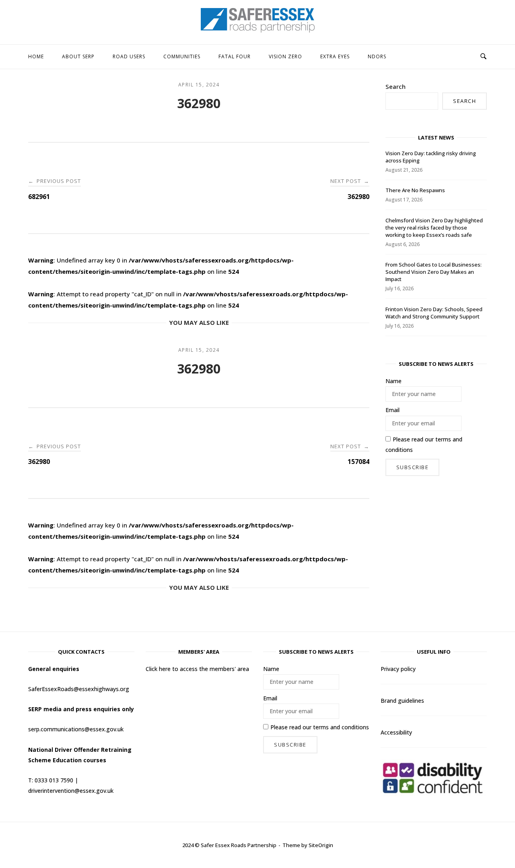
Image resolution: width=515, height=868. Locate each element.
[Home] (258, 30)
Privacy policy (398, 669)
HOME (36, 56)
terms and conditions (341, 727)
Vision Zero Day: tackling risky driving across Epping (430, 157)
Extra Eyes (335, 56)
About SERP (78, 56)
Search (395, 86)
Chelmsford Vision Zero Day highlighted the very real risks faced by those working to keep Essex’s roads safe (434, 227)
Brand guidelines (402, 700)
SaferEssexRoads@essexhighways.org (78, 689)
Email (392, 410)
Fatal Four (234, 56)
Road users (129, 56)
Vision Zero (285, 56)
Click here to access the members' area (197, 669)
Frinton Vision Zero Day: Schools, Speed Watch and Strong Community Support (433, 313)
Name (393, 381)
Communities (181, 56)
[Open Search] (483, 56)
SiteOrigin (321, 845)
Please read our (423, 444)
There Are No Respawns (415, 190)
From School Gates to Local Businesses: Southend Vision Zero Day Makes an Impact (433, 272)
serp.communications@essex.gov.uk (76, 729)
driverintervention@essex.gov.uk (70, 790)
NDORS (377, 56)
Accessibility (396, 732)
